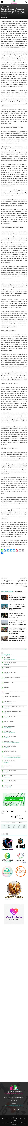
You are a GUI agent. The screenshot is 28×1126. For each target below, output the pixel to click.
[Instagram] (14, 1109)
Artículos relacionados (7, 591)
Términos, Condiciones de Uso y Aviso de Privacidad (13, 1118)
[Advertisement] (14, 565)
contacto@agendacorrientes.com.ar (14, 1105)
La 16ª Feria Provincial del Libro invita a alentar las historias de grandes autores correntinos (18, 638)
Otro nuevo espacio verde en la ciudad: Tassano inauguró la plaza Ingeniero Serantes (7, 583)
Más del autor (18, 591)
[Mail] (18, 1109)
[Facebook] (10, 1109)
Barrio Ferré (3, 6)
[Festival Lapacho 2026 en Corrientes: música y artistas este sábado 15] (4, 615)
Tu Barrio (8, 6)
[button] (26, 2)
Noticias (2, 599)
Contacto (14, 1120)
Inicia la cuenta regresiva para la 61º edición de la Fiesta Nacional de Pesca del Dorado (18, 622)
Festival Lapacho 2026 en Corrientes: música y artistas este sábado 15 (17, 615)
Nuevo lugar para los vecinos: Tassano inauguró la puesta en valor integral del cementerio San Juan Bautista (20, 583)
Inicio (13, 1117)
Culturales (3, 617)
